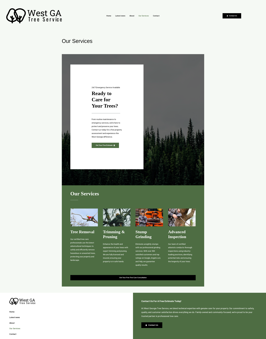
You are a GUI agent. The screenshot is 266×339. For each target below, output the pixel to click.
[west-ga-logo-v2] (34, 9)
